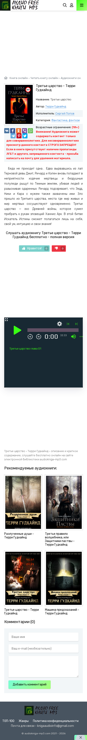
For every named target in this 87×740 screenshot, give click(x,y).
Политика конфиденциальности (56, 721)
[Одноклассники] (18, 130)
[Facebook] (12, 130)
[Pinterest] (19, 135)
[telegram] (13, 135)
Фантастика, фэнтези (65, 120)
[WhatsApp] (30, 130)
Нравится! (37, 248)
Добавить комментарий (29, 684)
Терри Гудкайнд (55, 106)
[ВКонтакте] (6, 130)
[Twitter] (24, 135)
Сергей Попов (64, 113)
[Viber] (24, 130)
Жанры (24, 721)
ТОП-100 (8, 721)
